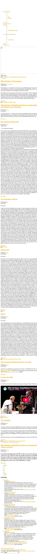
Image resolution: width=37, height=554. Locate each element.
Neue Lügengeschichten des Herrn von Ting (16, 362)
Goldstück (6, 480)
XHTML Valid (9, 549)
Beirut (3, 314)
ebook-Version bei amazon (13, 372)
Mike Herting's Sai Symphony (11, 81)
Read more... (3, 100)
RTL (21, 549)
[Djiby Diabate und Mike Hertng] (8, 102)
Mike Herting (12, 481)
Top (14, 549)
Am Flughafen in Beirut (9, 199)
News (7, 110)
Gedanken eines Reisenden (10, 492)
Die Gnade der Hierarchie (10, 122)
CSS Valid (3, 549)
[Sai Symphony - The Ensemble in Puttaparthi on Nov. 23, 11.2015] (14, 78)
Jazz (14, 515)
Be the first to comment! (30, 489)
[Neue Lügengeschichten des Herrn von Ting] (11, 359)
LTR (24, 549)
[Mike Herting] (4, 417)
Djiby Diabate (19, 543)
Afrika (14, 543)
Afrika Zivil (5, 250)
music (16, 515)
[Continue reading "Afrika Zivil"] (7, 533)
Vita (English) (5, 420)
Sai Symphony (9, 84)
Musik (19, 528)
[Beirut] (3, 311)
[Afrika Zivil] (4, 246)
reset (19, 549)
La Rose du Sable (7, 377)
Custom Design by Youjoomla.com (27, 550)
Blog (7, 124)
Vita (7, 423)
